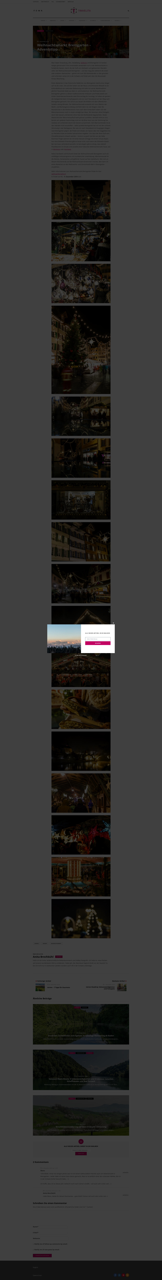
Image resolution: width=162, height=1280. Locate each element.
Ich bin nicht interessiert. (81, 655)
